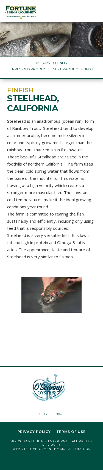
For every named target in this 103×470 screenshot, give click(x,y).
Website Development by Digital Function (51, 449)
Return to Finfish (52, 63)
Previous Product (30, 69)
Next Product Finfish (73, 69)
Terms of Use (71, 432)
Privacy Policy (34, 432)
